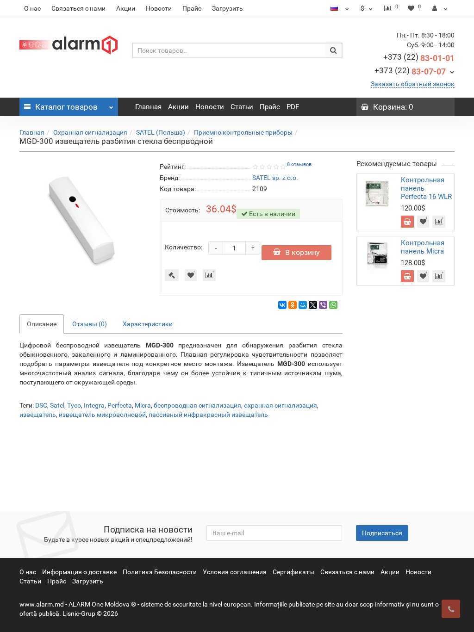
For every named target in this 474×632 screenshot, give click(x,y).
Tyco (74, 405)
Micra (143, 405)
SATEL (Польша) (160, 132)
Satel (57, 405)
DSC (41, 405)
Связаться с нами (78, 8)
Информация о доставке (79, 572)
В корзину (302, 252)
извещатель (37, 414)
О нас (32, 8)
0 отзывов (299, 164)
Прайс (191, 8)
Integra (94, 405)
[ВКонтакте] (282, 305)
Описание (41, 324)
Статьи (242, 107)
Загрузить (227, 8)
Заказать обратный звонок (413, 83)
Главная (148, 107)
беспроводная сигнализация (197, 405)
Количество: (183, 247)
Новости (159, 8)
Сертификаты (293, 572)
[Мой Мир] (303, 305)
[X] (313, 305)
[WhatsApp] (333, 305)
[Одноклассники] (292, 305)
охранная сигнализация (280, 405)
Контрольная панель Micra (422, 247)
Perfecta (119, 405)
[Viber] (323, 305)
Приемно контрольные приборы (243, 132)
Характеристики (148, 324)
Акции (125, 8)
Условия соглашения (235, 572)
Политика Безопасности (160, 572)
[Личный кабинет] (440, 8)
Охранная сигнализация (90, 132)
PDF (293, 107)
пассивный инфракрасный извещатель (208, 414)
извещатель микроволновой (102, 414)
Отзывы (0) (89, 324)
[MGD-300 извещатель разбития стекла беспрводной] (82, 224)
